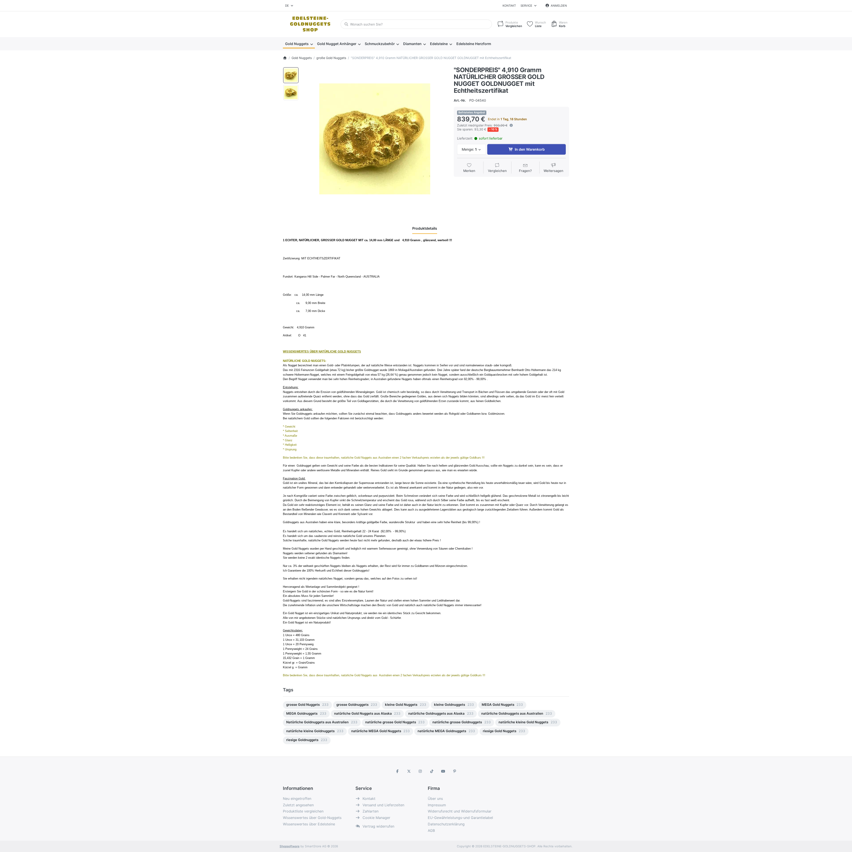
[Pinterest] (455, 771)
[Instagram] (420, 771)
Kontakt (509, 5)
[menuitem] (299, 44)
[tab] (424, 228)
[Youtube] (443, 771)
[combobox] (289, 5)
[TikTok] (432, 771)
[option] (290, 75)
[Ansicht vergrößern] (374, 139)
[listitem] (374, 139)
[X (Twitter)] (409, 771)
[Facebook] (397, 771)
